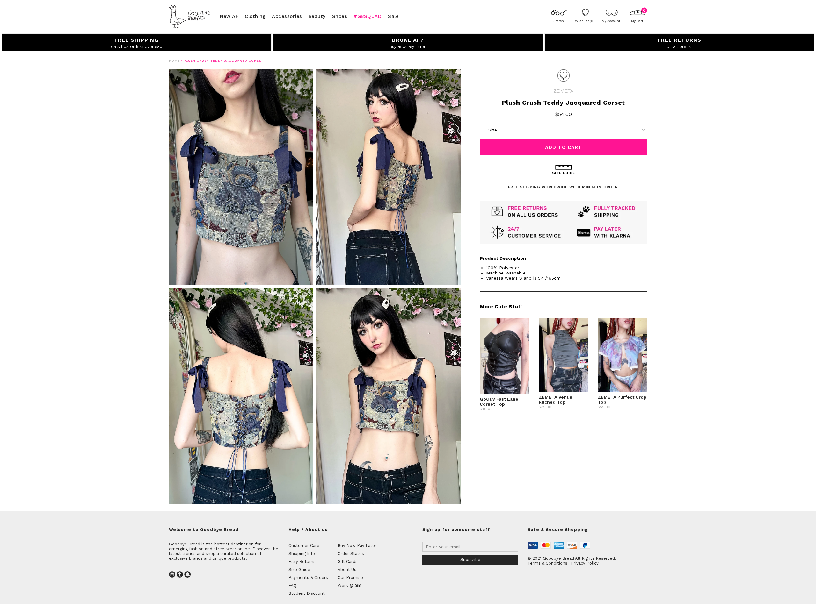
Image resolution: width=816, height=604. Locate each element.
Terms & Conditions (547, 563)
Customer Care (303, 545)
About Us (347, 569)
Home (174, 60)
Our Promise (350, 577)
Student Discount (306, 593)
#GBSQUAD (367, 16)
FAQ (292, 585)
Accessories (287, 16)
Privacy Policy (585, 563)
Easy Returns (302, 561)
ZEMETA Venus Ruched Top (555, 399)
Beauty (317, 16)
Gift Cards (348, 561)
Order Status (351, 553)
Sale (393, 16)
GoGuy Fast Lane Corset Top (499, 401)
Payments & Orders (308, 577)
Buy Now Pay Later (357, 545)
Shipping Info (301, 553)
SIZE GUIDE (563, 173)
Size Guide (299, 569)
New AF (229, 16)
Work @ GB (349, 585)
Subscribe (470, 559)
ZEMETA (563, 91)
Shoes (339, 16)
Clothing (255, 16)
